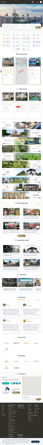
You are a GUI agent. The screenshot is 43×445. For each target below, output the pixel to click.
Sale (3, 406)
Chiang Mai (11, 434)
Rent (3, 408)
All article (38, 240)
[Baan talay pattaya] (6, 368)
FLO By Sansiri (20, 437)
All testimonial (37, 299)
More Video (21, 235)
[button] (41, 15)
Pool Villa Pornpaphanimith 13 (33, 70)
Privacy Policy (36, 408)
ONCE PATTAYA (11, 430)
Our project (4, 414)
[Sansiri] (6, 343)
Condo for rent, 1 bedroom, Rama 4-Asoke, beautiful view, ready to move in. (8, 104)
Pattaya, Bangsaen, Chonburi (30, 409)
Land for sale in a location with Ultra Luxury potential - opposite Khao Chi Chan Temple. (21, 104)
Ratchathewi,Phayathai (32, 415)
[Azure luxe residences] (6, 361)
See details (16, 392)
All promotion (37, 275)
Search (38, 27)
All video (38, 203)
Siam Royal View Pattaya (13, 432)
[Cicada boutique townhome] (16, 368)
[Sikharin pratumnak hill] (36, 361)
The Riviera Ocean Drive (13, 410)
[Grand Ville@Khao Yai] (26, 361)
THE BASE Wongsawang (21, 407)
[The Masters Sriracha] (6, 349)
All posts (38, 89)
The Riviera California (12, 429)
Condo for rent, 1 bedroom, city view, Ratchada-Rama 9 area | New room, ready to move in (35, 104)
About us (36, 410)
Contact (35, 415)
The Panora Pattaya (12, 412)
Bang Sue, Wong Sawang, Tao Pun (30, 418)
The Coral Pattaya (12, 419)
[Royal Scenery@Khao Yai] (16, 361)
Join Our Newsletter (26, 397)
